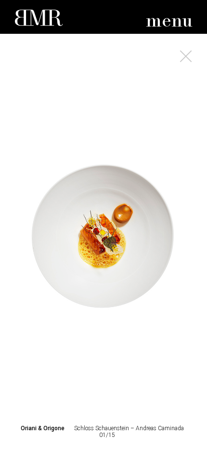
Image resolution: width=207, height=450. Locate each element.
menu (169, 21)
